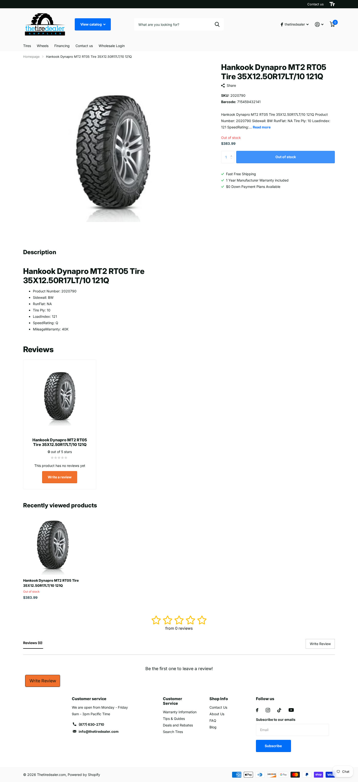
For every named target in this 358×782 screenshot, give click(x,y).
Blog (213, 727)
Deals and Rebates (178, 725)
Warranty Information (180, 712)
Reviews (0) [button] (33, 643)
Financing (62, 46)
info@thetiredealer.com (99, 731)
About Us (216, 714)
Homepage (31, 56)
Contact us (315, 4)
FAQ (212, 720)
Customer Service (172, 701)
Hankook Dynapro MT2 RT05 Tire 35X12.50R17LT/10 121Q (51, 583)
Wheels (42, 46)
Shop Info (218, 698)
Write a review (60, 477)
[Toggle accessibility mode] (332, 4)
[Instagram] (268, 710)
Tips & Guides (174, 718)
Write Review (42, 680)
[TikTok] (279, 710)
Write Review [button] (320, 644)
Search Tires (173, 732)
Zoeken (217, 24)
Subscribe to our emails (275, 719)
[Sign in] (319, 24)
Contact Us (218, 707)
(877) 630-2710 (91, 724)
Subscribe (274, 746)
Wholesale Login (112, 46)
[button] (232, 153)
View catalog (91, 24)
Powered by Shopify (84, 774)
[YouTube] (291, 710)
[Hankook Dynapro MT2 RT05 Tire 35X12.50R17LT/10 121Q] (52, 545)
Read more (262, 127)
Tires (27, 46)
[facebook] (257, 710)
